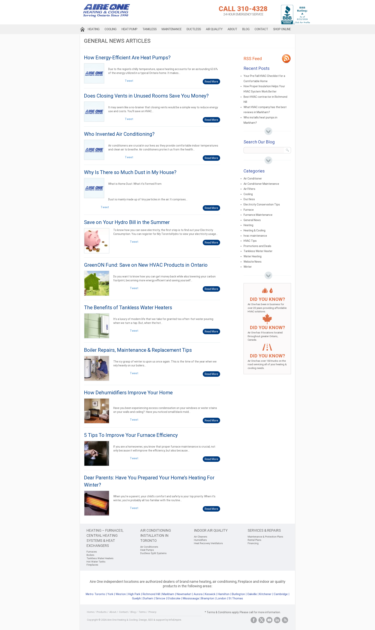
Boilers (90, 555)
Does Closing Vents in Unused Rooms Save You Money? (146, 96)
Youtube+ (269, 620)
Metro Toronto (95, 594)
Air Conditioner (253, 178)
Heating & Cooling (254, 230)
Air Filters (249, 188)
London (221, 598)
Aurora (198, 594)
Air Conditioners (149, 546)
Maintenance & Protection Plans (265, 536)
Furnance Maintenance (258, 214)
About (232, 29)
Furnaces (92, 551)
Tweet (129, 80)
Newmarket (184, 594)
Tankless (149, 29)
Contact (261, 29)
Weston (121, 594)
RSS (285, 620)
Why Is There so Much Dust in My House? (130, 172)
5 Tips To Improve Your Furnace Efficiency (131, 435)
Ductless (194, 29)
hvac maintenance (255, 235)
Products (101, 611)
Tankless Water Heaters (100, 558)
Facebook (254, 620)
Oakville (252, 594)
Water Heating (253, 256)
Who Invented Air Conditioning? (119, 134)
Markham (168, 594)
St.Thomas (236, 598)
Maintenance (171, 29)
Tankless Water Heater (258, 251)
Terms (142, 611)
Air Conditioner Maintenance (261, 183)
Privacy (152, 611)
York (110, 594)
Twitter (261, 620)
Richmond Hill (151, 594)
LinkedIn (277, 620)
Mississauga (191, 598)
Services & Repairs (264, 530)
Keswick (210, 594)
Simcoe (160, 598)
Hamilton (223, 594)
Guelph (136, 598)
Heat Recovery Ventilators (208, 543)
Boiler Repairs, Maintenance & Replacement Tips (138, 350)
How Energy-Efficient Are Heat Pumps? (127, 57)
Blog (245, 29)
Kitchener (265, 594)
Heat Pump (129, 29)
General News (252, 220)
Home (82, 29)
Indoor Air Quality (211, 530)
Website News (253, 261)
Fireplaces (92, 564)
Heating (93, 29)
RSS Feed (253, 58)
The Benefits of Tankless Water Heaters (128, 307)
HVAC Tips (250, 240)
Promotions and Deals (257, 246)
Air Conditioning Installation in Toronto (155, 535)
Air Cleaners (200, 536)
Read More (211, 81)
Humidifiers (200, 539)
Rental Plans (254, 539)
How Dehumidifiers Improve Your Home (128, 392)
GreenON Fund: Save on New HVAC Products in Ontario (146, 265)
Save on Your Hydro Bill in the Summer (127, 222)
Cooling (110, 29)
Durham (148, 598)
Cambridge (281, 594)
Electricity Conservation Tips (262, 204)
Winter (248, 266)
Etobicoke (174, 598)
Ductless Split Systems (153, 553)
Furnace (249, 209)
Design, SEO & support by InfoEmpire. (160, 619)
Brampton (207, 598)
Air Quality (214, 29)
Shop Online (282, 29)
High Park (134, 594)
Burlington (238, 594)
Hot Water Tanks (96, 561)
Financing (253, 543)
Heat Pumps (147, 549)
